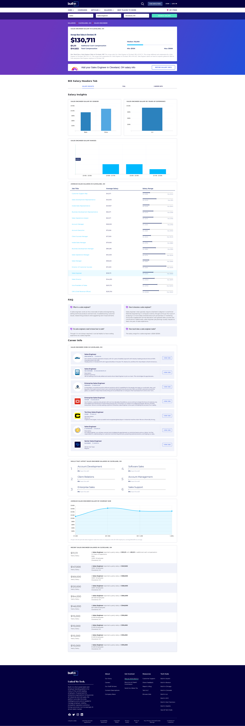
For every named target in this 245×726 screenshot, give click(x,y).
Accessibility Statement (103, 721)
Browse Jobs (147, 694)
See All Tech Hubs (166, 710)
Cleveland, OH (85, 23)
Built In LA (164, 694)
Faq (123, 86)
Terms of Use (136, 721)
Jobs (70, 10)
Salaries (108, 10)
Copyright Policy (117, 721)
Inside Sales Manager (79, 242)
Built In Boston (166, 682)
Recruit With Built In (131, 678)
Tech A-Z (145, 690)
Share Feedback (148, 682)
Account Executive (78, 230)
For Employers (155, 3)
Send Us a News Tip (131, 688)
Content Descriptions (112, 690)
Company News (110, 694)
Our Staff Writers (111, 686)
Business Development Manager (83, 249)
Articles (95, 10)
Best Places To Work (127, 10)
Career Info (158, 86)
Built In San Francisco (168, 702)
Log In (174, 3)
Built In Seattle (166, 706)
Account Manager (78, 224)
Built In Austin (165, 678)
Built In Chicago (166, 686)
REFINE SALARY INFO (163, 67)
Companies (82, 10)
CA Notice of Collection (170, 721)
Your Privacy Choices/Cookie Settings (152, 721)
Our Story (108, 678)
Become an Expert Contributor (131, 683)
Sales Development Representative (83, 200)
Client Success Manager (80, 236)
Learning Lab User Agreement (87, 721)
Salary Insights (88, 86)
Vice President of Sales (79, 285)
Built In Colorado (166, 690)
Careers (107, 682)
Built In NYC (165, 698)
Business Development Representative (85, 212)
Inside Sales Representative (81, 206)
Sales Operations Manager (80, 255)
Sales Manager (77, 261)
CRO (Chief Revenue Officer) (81, 291)
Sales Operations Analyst (80, 218)
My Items (173, 10)
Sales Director (76, 279)
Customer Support (149, 678)
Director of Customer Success (82, 267)
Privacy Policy (127, 721)
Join (167, 3)
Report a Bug (147, 686)
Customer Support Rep (79, 193)
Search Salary (164, 16)
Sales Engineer (77, 273)
